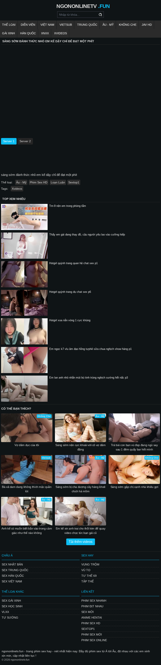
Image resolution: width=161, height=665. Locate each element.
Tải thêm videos (80, 542)
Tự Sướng (10, 617)
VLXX (5, 612)
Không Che (127, 24)
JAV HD (147, 24)
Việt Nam (47, 24)
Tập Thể (87, 581)
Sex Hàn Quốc (13, 575)
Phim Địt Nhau (92, 606)
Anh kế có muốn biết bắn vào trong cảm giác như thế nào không (26, 531)
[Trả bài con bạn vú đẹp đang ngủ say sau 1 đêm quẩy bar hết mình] (134, 427)
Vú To (85, 570)
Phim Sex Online (94, 640)
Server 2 (25, 141)
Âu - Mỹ (108, 24)
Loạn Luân (58, 182)
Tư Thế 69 (89, 575)
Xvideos (60, 33)
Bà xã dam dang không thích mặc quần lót (27, 489)
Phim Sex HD (38, 182)
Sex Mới (87, 612)
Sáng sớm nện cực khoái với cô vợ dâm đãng (80, 447)
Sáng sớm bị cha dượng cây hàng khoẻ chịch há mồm (80, 489)
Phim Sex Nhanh (93, 600)
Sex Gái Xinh (11, 600)
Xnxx (45, 33)
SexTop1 (88, 628)
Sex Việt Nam (12, 581)
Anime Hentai (91, 617)
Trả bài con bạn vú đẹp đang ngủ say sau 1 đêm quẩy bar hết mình (134, 447)
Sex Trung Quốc (15, 570)
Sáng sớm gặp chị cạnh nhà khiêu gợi (134, 487)
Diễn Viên (28, 24)
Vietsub (66, 24)
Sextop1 (73, 182)
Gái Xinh (8, 33)
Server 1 (8, 141)
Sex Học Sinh (12, 606)
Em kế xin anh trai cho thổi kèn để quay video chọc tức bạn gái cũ (80, 531)
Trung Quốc (87, 24)
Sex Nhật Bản (12, 564)
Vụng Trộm (90, 564)
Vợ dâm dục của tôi (26, 445)
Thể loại (9, 24)
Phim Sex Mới (91, 634)
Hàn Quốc (28, 33)
